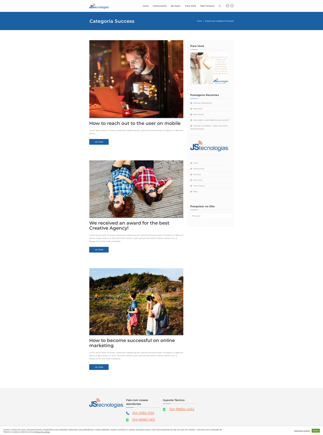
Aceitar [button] (315, 430)
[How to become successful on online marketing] (136, 302)
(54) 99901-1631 (143, 419)
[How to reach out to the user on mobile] (136, 80)
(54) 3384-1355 (143, 413)
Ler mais (99, 142)
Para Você (190, 6)
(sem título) (198, 114)
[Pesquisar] (220, 6)
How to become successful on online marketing (132, 343)
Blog (195, 191)
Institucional (159, 6)
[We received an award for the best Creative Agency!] (136, 190)
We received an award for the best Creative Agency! (129, 225)
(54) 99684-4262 (181, 409)
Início (146, 6)
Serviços (175, 6)
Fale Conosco (207, 6)
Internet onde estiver (202, 103)
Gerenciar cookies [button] (302, 431)
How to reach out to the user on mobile (135, 123)
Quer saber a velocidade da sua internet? (211, 120)
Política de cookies (42, 432)
